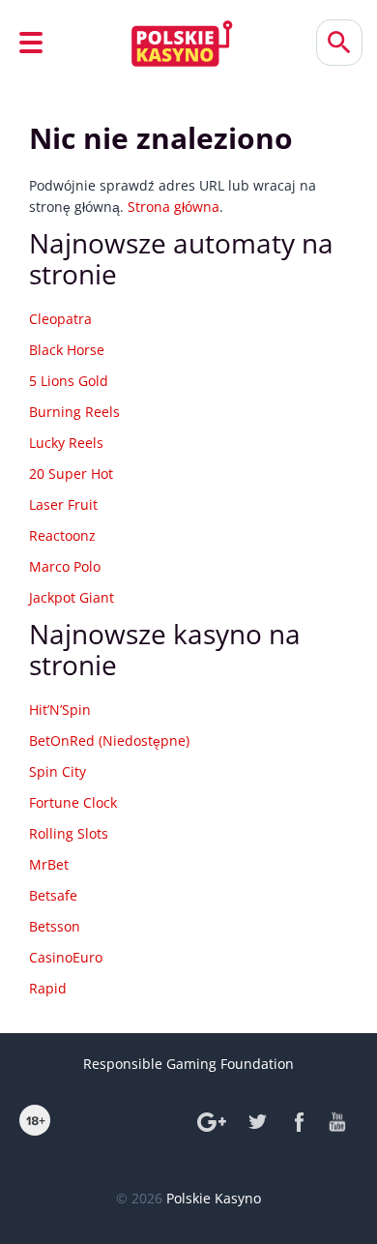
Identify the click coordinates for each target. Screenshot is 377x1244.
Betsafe (53, 895)
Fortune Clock (73, 802)
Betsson (54, 926)
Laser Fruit (63, 504)
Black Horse (66, 350)
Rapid (48, 988)
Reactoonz (62, 535)
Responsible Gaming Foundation (188, 1063)
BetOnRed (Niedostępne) (109, 740)
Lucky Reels (66, 442)
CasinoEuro (65, 957)
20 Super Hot (71, 473)
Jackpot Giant (71, 597)
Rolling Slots (68, 833)
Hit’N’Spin (60, 709)
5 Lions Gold (68, 380)
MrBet (49, 864)
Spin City (57, 771)
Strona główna (173, 206)
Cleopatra (60, 319)
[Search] (339, 42)
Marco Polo (65, 566)
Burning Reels (74, 411)
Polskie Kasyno (213, 1198)
